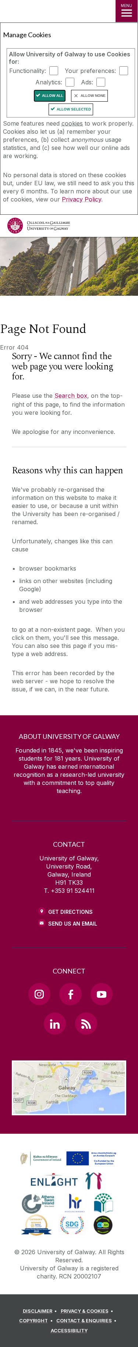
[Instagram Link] (39, 994)
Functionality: (27, 70)
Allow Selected (74, 109)
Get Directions (70, 912)
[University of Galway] (38, 227)
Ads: (87, 82)
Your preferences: (90, 70)
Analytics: (48, 82)
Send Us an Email (72, 923)
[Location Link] (69, 1109)
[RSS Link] (86, 1024)
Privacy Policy (81, 199)
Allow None (93, 96)
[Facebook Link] (70, 994)
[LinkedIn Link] (55, 1024)
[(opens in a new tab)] (68, 1165)
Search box (70, 395)
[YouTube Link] (102, 994)
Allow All (52, 96)
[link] (66, 1159)
